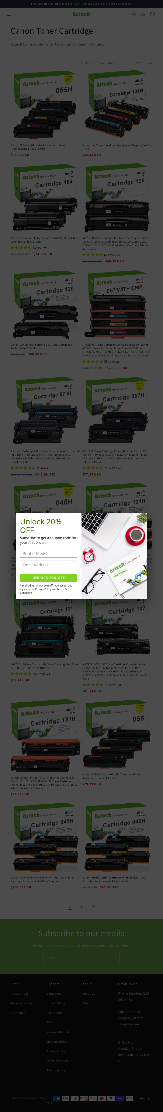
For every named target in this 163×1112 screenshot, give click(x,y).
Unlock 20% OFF (48, 577)
